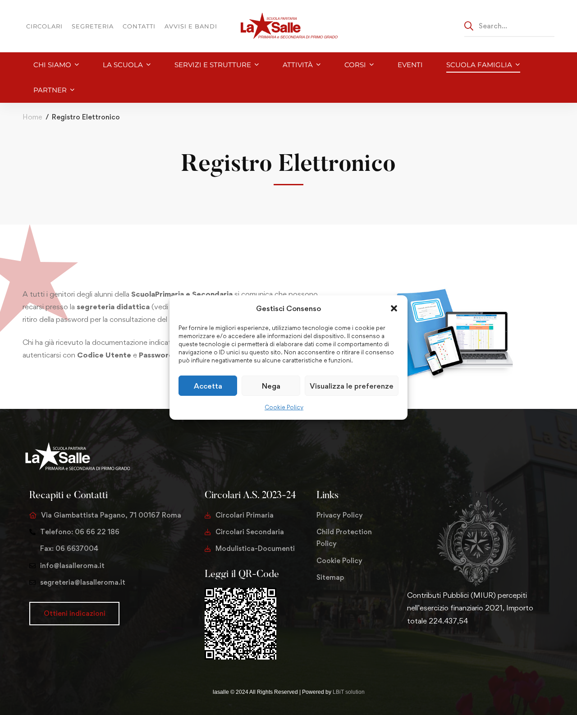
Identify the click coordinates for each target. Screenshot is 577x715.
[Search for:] (509, 25)
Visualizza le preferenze (352, 385)
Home (32, 117)
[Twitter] (407, 649)
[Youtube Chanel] (450, 649)
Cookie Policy (284, 407)
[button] (393, 308)
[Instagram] (436, 649)
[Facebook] (421, 649)
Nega (271, 385)
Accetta (208, 385)
